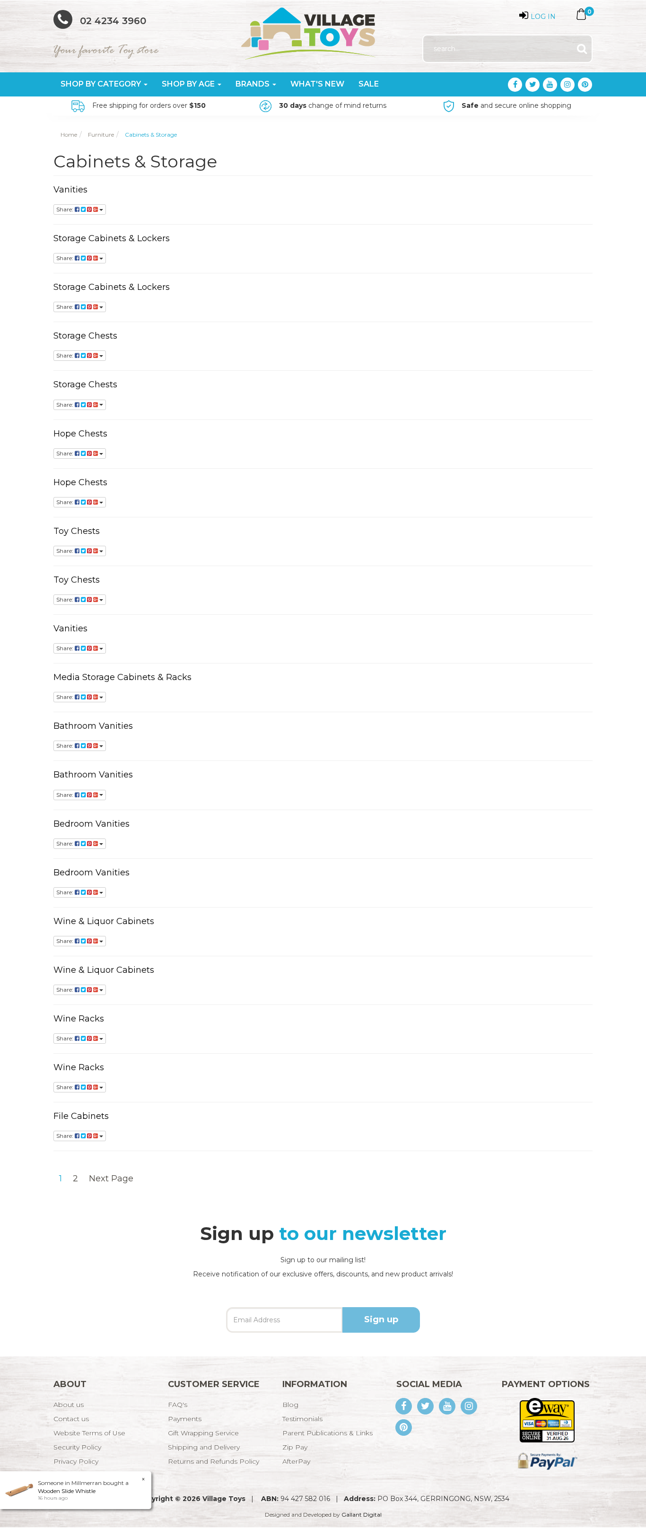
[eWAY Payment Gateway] (547, 1419)
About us (68, 1404)
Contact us (71, 1418)
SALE (368, 83)
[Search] (582, 49)
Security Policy (77, 1447)
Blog (290, 1404)
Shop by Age (189, 83)
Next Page (111, 1178)
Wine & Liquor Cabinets (103, 921)
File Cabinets (81, 1116)
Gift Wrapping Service (203, 1433)
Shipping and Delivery (204, 1447)
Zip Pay (294, 1447)
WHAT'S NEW (317, 83)
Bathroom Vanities (93, 726)
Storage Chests (85, 336)
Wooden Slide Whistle (67, 1490)
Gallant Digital (361, 1514)
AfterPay (296, 1461)
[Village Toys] (309, 30)
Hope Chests (80, 433)
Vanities (70, 189)
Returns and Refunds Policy (213, 1461)
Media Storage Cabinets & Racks (122, 677)
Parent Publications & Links (327, 1433)
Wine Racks (78, 1018)
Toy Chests (76, 531)
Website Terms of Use (89, 1433)
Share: (65, 209)
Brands (253, 83)
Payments (184, 1418)
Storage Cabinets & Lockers (111, 238)
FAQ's (177, 1404)
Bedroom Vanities (91, 824)
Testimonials (302, 1418)
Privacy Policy (75, 1461)
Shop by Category (102, 83)
